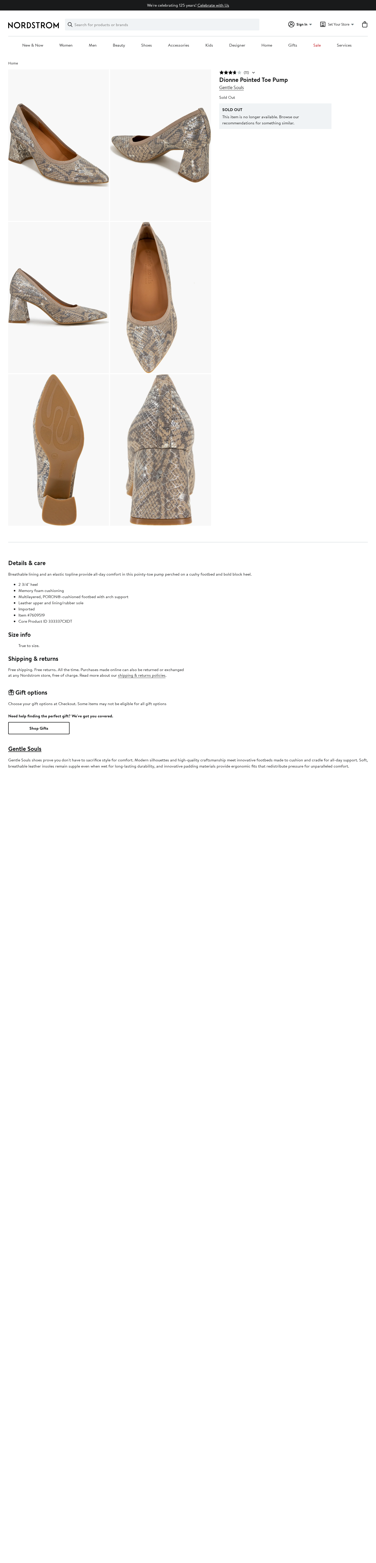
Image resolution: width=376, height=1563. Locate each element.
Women (66, 45)
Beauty (119, 45)
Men (93, 45)
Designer (237, 45)
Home (266, 45)
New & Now (32, 45)
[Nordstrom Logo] (33, 25)
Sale (317, 45)
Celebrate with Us (213, 5)
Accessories (178, 45)
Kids (209, 45)
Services (344, 45)
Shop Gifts (38, 728)
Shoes (146, 45)
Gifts (292, 45)
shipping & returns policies (141, 675)
